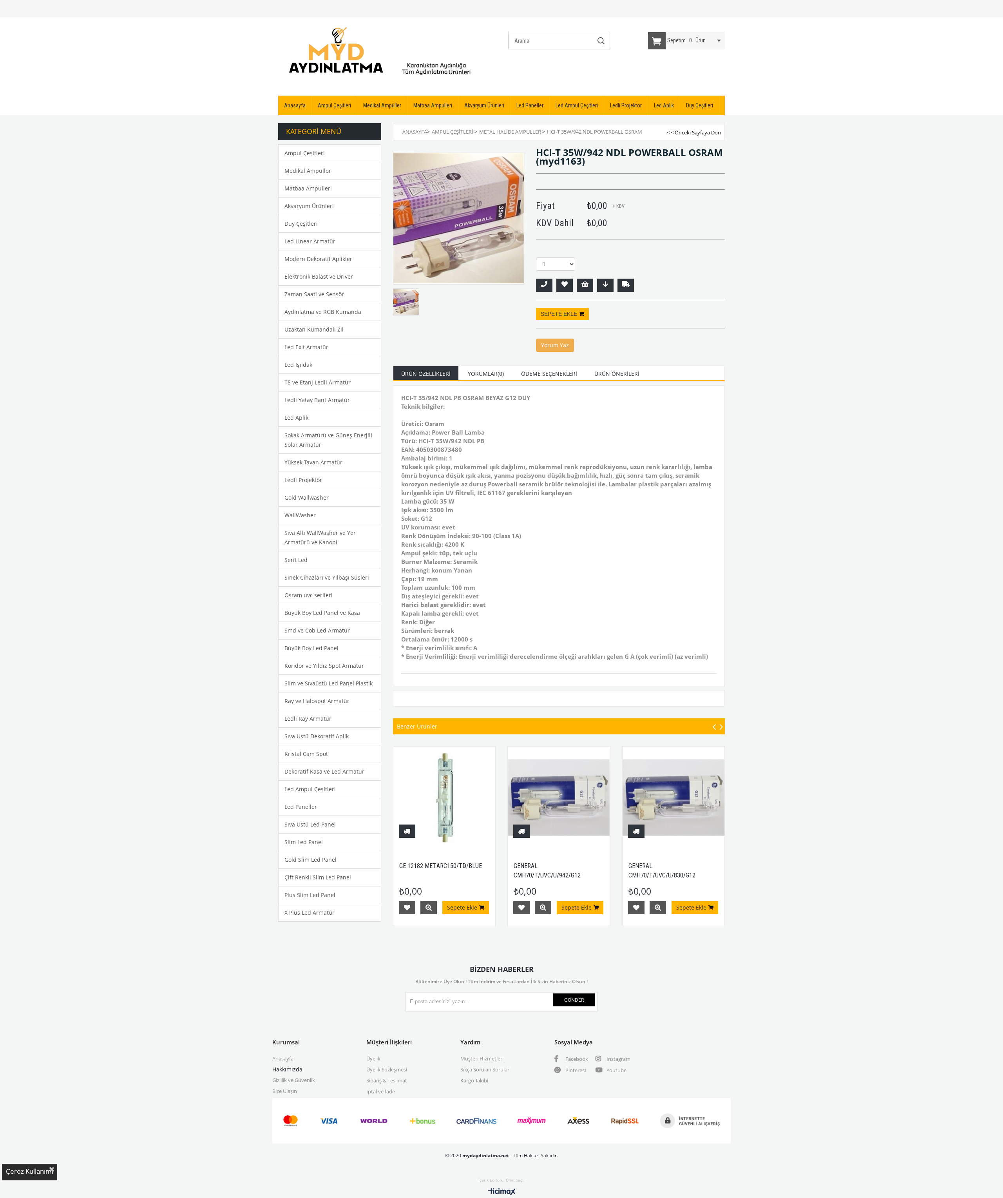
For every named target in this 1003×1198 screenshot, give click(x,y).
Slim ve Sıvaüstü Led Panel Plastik (328, 683)
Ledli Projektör (626, 105)
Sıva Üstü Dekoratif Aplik (316, 736)
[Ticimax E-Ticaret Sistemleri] (502, 1192)
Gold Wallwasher (306, 497)
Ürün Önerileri (616, 373)
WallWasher (300, 515)
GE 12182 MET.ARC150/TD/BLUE (440, 866)
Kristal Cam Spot (306, 754)
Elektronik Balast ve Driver (318, 276)
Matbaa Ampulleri (432, 105)
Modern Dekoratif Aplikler (318, 259)
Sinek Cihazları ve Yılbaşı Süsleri (326, 577)
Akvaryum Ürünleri (484, 105)
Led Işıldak (298, 364)
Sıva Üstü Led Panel (310, 824)
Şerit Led (296, 560)
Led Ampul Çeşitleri (577, 105)
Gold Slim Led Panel (310, 859)
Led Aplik (664, 105)
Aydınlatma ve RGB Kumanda (322, 311)
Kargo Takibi (474, 1080)
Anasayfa (295, 105)
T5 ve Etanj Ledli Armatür (317, 382)
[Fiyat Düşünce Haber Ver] (605, 285)
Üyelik (373, 1058)
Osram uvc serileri (308, 595)
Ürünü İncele (428, 907)
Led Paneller (529, 105)
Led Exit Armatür (306, 347)
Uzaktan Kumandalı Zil (314, 329)
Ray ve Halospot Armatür (316, 701)
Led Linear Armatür (309, 241)
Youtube (615, 1070)
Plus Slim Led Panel (309, 895)
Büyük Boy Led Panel (311, 648)
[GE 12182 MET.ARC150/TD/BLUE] (444, 798)
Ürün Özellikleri (426, 373)
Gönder (574, 1000)
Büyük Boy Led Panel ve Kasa (322, 612)
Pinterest (575, 1070)
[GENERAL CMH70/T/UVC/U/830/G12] (674, 798)
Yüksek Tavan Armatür (313, 462)
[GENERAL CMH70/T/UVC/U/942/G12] (559, 798)
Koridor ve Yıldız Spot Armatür (324, 665)
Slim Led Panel (303, 842)
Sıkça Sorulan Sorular (484, 1069)
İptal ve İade (380, 1091)
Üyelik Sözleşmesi (386, 1069)
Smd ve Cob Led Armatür (317, 630)
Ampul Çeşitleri (334, 105)
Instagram (617, 1058)
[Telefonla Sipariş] (544, 285)
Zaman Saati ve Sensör (314, 294)
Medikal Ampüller (382, 105)
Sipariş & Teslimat (386, 1080)
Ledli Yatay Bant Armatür (317, 400)
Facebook (576, 1058)
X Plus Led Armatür (309, 912)
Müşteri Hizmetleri (481, 1058)
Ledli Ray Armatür (307, 718)
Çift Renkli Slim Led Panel (317, 877)
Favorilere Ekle (407, 907)
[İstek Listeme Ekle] (585, 285)
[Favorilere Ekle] (564, 285)
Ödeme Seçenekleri (549, 373)
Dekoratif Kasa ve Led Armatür (324, 771)
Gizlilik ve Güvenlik (293, 1080)
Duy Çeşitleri (699, 105)
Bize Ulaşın (284, 1091)
